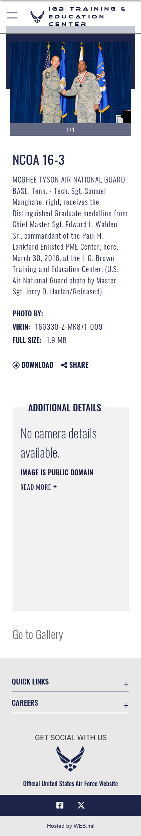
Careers (25, 702)
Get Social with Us (71, 737)
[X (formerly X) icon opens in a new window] (81, 805)
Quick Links (30, 681)
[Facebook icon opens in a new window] (60, 805)
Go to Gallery (38, 633)
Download (36, 365)
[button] (12, 16)
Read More (36, 487)
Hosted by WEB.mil (70, 826)
